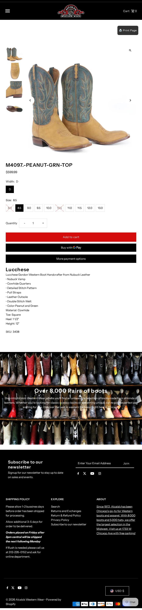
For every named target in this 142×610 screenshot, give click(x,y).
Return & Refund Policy (66, 515)
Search (55, 506)
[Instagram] (99, 474)
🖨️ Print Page (128, 30)
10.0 (48, 208)
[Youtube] (92, 474)
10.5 (59, 208)
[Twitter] (84, 474)
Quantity (11, 223)
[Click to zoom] (130, 50)
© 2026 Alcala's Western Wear (25, 599)
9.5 (38, 208)
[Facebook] (78, 474)
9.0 (29, 208)
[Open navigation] (30, 11)
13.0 (100, 208)
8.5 (19, 208)
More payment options (71, 258)
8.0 (10, 208)
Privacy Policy (60, 520)
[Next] (130, 100)
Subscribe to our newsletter (68, 524)
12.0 (89, 208)
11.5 (79, 208)
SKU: (9, 331)
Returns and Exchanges (66, 511)
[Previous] (30, 100)
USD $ (119, 591)
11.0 (69, 208)
